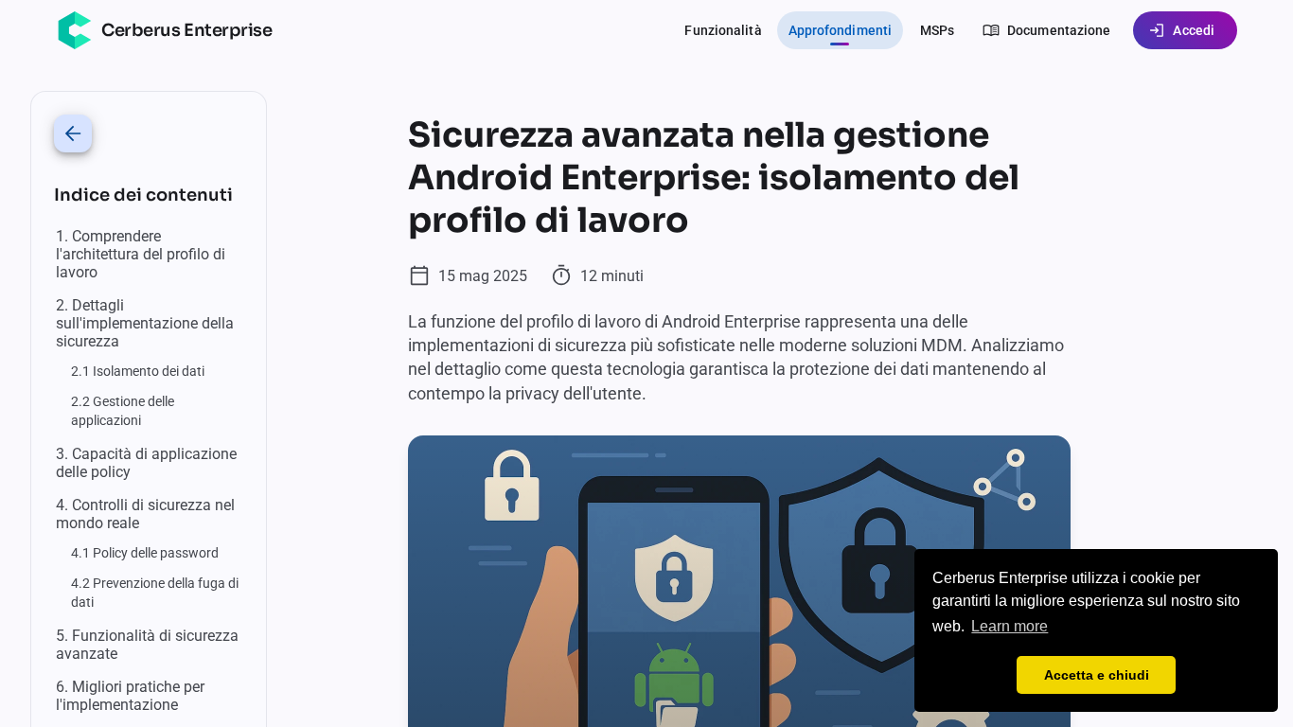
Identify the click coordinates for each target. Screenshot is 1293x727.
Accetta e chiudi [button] (1096, 675)
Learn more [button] (1009, 626)
